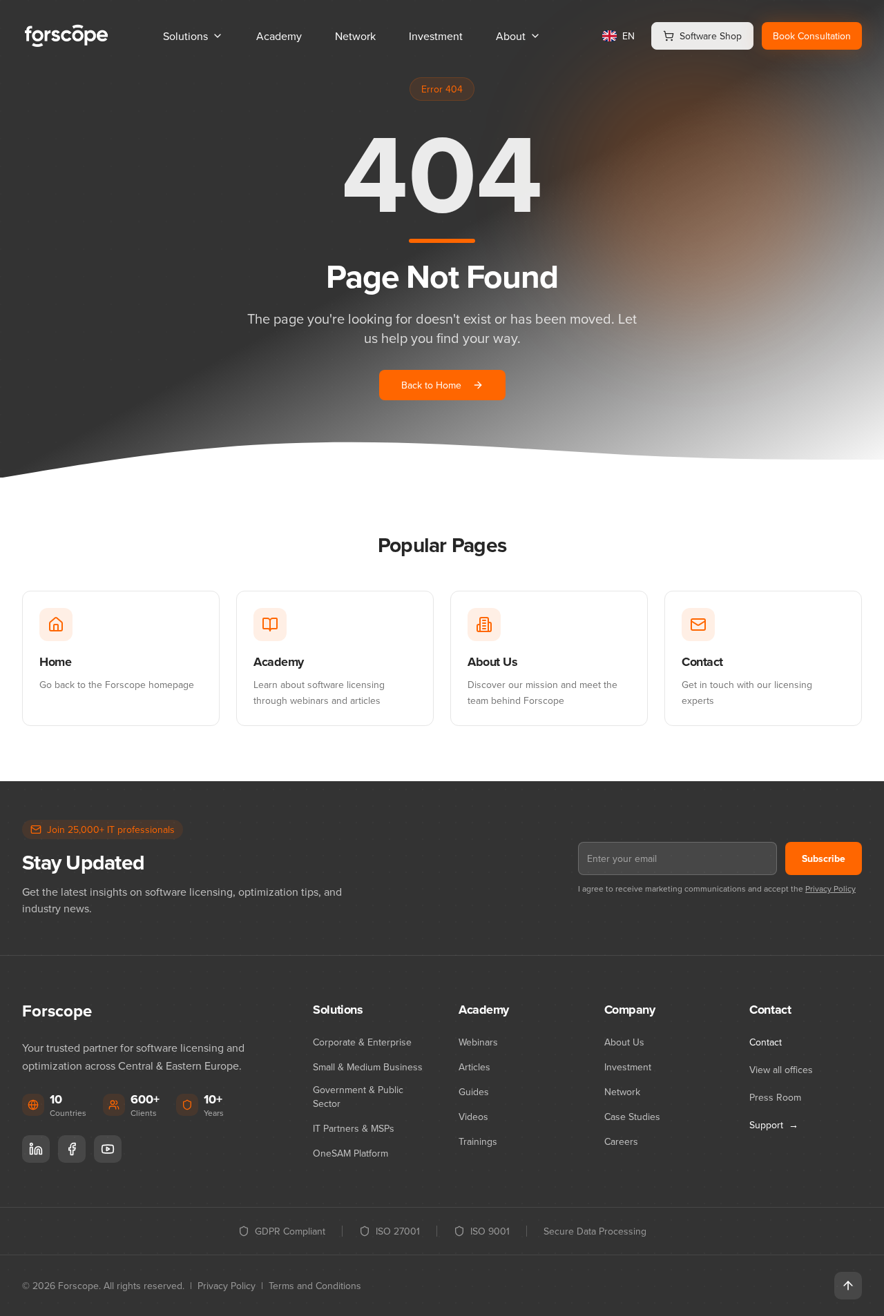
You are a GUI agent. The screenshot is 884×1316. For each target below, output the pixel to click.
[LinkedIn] (36, 1149)
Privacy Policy (830, 888)
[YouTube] (108, 1149)
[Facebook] (72, 1149)
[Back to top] (848, 1285)
